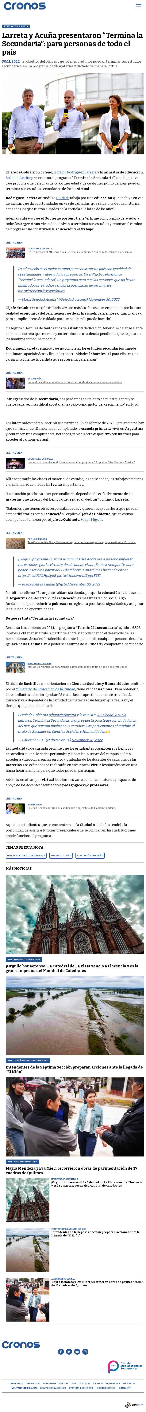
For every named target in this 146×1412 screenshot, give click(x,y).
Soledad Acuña (18, 178)
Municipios (49, 1383)
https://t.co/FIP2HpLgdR (37, 575)
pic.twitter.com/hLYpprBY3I (78, 575)
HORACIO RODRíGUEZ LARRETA (26, 855)
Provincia (17, 1383)
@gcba (97, 274)
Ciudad (62, 198)
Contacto (125, 1388)
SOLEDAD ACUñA (61, 855)
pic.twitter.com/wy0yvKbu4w (41, 291)
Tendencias (113, 1383)
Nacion (63, 1383)
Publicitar (86, 1388)
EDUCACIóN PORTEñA (90, 855)
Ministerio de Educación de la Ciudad (45, 689)
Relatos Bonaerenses (53, 1388)
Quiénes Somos (106, 1388)
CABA (74, 1383)
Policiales (129, 1383)
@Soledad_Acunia (111, 715)
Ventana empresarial (24, 1388)
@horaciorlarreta (62, 715)
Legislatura (33, 1383)
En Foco (98, 1383)
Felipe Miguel (91, 520)
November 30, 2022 (103, 299)
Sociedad (84, 1383)
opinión (74, 1388)
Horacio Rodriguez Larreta (75, 172)
